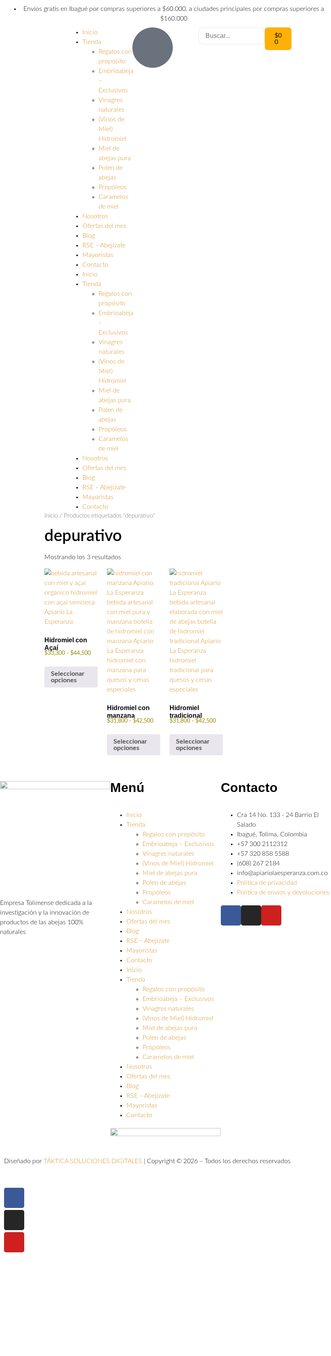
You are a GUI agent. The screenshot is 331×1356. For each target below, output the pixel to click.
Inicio (90, 32)
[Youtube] (271, 915)
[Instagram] (251, 915)
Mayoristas (97, 255)
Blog (88, 235)
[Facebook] (231, 915)
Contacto (95, 264)
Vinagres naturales (168, 853)
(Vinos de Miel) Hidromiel (112, 129)
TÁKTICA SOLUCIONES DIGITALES (94, 1161)
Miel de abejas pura (169, 873)
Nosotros (95, 216)
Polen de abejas (164, 883)
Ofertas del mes (104, 226)
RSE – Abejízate (104, 245)
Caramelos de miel (168, 902)
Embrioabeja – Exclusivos (178, 844)
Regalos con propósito (173, 834)
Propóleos (112, 187)
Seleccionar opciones (67, 677)
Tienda (91, 42)
